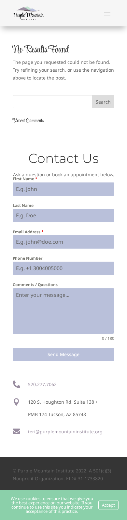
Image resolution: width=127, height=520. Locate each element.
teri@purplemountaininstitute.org (65, 431)
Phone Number (27, 258)
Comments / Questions (35, 284)
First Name (25, 178)
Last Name (23, 205)
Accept (108, 505)
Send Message (63, 354)
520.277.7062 (42, 384)
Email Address (28, 232)
